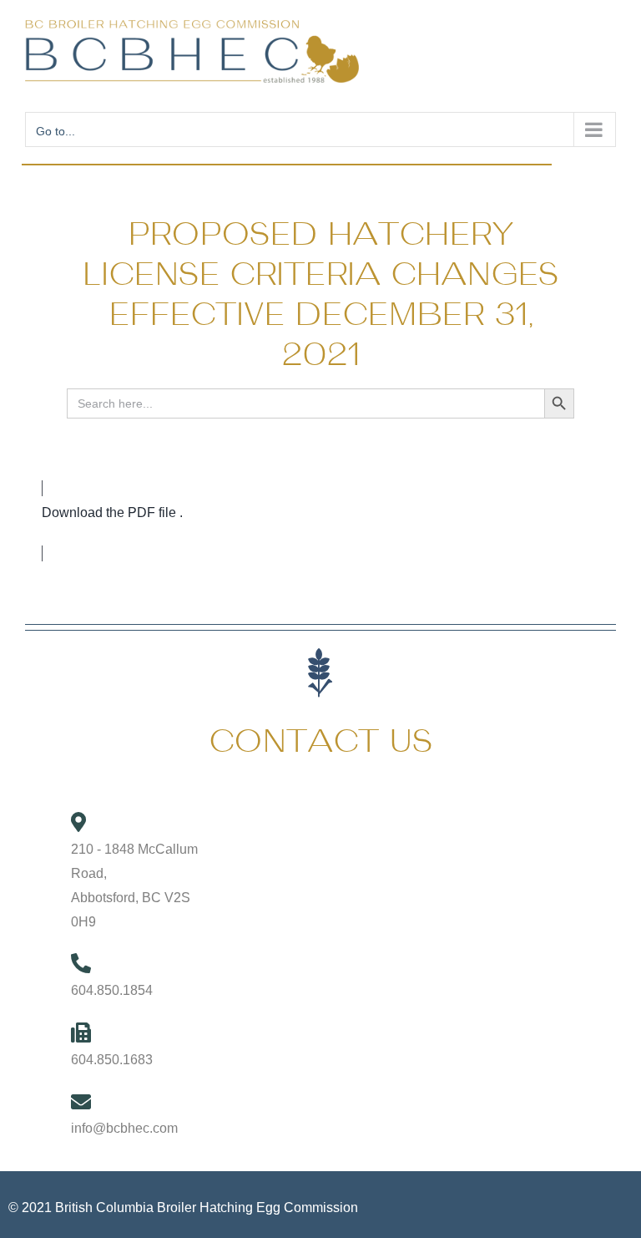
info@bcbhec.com (124, 1128)
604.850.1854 (112, 990)
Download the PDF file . (112, 512)
